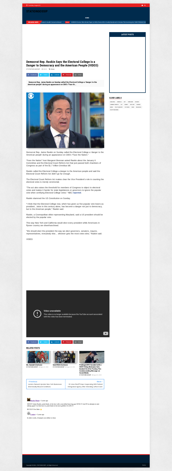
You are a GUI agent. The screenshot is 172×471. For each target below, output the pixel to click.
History (132, 104)
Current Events (114, 104)
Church (137, 101)
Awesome (130, 101)
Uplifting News (114, 109)
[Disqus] (65, 422)
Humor (138, 104)
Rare (133, 107)
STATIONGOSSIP (37, 11)
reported (77, 193)
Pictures (127, 107)
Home (144, 465)
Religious (138, 107)
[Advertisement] (65, 42)
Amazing (112, 101)
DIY (121, 104)
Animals (119, 101)
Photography (119, 107)
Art (125, 101)
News (134, 22)
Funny (126, 104)
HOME (87, 18)
